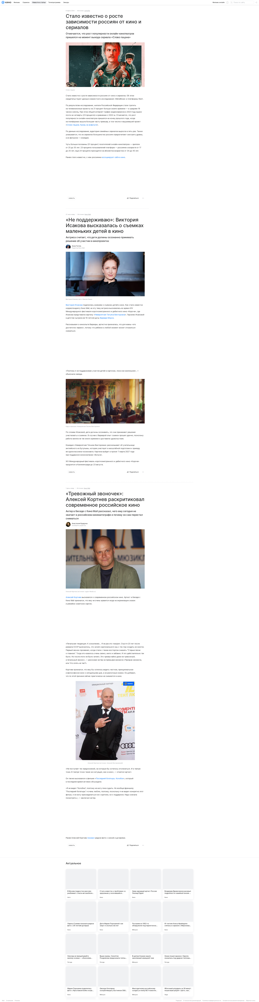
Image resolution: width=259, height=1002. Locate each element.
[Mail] (3, 2)
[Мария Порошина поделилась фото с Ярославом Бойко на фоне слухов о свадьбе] (81, 981)
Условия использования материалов (233, 1000)
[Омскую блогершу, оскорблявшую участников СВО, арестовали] (113, 981)
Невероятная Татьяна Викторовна (110, 315)
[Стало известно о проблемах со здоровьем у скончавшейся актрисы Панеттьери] (113, 884)
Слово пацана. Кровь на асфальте (82, 125)
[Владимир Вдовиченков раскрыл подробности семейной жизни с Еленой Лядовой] (178, 884)
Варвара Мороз (107, 318)
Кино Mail (88, 214)
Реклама (17, 1000)
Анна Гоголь (76, 246)
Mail (3, 1000)
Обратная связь (250, 1000)
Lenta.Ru (87, 10)
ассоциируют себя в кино (113, 157)
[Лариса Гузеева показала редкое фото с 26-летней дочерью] (81, 916)
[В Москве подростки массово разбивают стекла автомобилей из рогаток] (81, 884)
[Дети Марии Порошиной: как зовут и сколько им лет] (113, 916)
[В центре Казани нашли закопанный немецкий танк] (146, 949)
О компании (9, 1000)
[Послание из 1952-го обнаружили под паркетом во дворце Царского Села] (146, 916)
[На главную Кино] (7, 2)
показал (90, 838)
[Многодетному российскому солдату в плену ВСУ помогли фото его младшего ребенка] (146, 981)
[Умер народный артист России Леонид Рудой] (146, 884)
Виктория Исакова (74, 305)
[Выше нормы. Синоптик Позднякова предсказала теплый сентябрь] (113, 949)
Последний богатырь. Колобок (110, 778)
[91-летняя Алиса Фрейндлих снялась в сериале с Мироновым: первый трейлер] (178, 916)
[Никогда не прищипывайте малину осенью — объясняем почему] (81, 949)
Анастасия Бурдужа (80, 523)
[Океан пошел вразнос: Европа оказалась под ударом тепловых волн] (178, 949)
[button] (105, 64)
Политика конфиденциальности (211, 1000)
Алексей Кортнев (73, 597)
